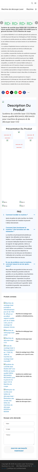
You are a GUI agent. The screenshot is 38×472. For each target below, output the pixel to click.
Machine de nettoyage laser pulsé (24, 332)
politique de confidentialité (16, 468)
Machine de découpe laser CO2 (24, 340)
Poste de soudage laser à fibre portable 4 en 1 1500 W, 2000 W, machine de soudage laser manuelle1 (25, 353)
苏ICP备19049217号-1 (24, 466)
